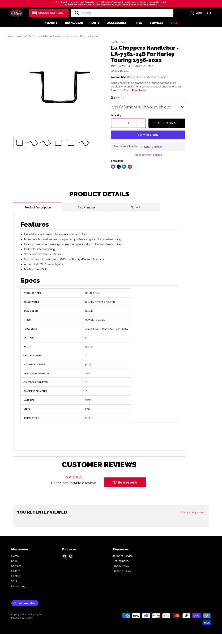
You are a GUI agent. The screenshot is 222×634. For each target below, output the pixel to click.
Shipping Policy (122, 571)
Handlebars (71, 36)
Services (156, 22)
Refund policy (121, 560)
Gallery (15, 571)
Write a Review (120, 71)
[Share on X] (119, 167)
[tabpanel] (99, 331)
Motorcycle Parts (25, 36)
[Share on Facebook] (113, 167)
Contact (16, 576)
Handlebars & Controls (49, 36)
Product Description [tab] (37, 207)
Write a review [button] (125, 482)
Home (10, 36)
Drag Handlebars (89, 36)
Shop (14, 560)
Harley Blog (18, 586)
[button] (49, 13)
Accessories (116, 22)
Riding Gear (74, 22)
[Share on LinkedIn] (124, 167)
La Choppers (118, 42)
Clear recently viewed (192, 512)
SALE (14, 581)
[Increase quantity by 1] (141, 123)
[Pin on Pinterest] (130, 167)
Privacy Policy (121, 566)
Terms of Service (123, 555)
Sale (174, 22)
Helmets (50, 22)
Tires (138, 22)
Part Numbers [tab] (87, 207)
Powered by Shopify (22, 618)
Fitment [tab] (135, 207)
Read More (139, 90)
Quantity (116, 115)
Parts (95, 22)
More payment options (148, 154)
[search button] (76, 13)
